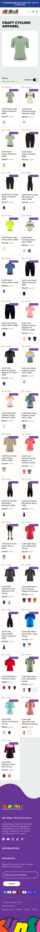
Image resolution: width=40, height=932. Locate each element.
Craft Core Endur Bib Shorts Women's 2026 (9, 503)
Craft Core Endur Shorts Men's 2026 (10, 324)
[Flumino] (4, 248)
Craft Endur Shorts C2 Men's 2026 (29, 154)
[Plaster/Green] (24, 251)
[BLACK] (15, 688)
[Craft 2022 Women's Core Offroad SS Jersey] (30, 708)
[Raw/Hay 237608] (4, 469)
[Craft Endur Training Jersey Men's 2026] (30, 226)
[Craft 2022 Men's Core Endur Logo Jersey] (30, 620)
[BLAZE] (9, 733)
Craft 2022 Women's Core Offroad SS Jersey (30, 721)
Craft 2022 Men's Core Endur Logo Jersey (29, 634)
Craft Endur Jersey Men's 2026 (10, 281)
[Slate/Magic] (4, 602)
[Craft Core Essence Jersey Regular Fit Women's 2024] (30, 444)
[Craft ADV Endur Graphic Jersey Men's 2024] (30, 401)
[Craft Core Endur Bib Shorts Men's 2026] (30, 489)
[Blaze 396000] (29, 339)
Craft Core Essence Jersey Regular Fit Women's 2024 (29, 459)
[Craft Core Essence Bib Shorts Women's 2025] (10, 620)
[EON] (4, 733)
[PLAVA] (24, 645)
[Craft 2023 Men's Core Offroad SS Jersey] (30, 532)
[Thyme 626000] (29, 471)
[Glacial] (4, 122)
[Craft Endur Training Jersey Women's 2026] (30, 97)
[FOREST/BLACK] (24, 690)
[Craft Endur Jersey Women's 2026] (10, 140)
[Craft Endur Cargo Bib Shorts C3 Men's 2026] (30, 183)
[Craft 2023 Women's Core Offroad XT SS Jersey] (10, 575)
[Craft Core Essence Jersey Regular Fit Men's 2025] (10, 356)
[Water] (4, 291)
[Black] (24, 165)
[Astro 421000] (24, 471)
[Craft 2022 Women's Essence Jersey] (10, 708)
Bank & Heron (8, 909)
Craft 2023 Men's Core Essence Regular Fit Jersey (30, 589)
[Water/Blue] (29, 251)
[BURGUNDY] (35, 690)
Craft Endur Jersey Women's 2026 (9, 154)
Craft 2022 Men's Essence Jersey (9, 677)
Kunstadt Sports (15, 902)
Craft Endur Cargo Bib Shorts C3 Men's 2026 (30, 197)
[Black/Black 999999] (24, 294)
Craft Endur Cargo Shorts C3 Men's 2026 (10, 197)
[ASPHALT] (9, 688)
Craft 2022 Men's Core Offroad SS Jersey (29, 679)
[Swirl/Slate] (9, 602)
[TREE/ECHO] (9, 775)
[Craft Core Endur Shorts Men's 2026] (10, 311)
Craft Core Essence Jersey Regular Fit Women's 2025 (29, 326)
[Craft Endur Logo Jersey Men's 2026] (10, 226)
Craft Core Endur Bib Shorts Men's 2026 (29, 503)
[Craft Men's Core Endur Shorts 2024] (10, 532)
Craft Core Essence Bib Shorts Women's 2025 (9, 634)
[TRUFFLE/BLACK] (29, 690)
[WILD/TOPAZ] (4, 775)
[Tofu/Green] (24, 122)
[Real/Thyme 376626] (24, 426)
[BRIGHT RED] (4, 688)
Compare (27, 80)
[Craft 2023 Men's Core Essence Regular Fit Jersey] (30, 575)
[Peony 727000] (24, 339)
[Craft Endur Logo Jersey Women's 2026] (10, 97)
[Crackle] (35, 600)
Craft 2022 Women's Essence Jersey (10, 721)
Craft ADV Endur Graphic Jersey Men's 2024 (29, 415)
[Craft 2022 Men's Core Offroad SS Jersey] (30, 665)
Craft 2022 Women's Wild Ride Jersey (8, 764)
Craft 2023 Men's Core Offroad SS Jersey (29, 546)
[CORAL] (24, 733)
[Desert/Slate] (29, 557)
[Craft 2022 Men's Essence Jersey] (10, 665)
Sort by (5, 78)
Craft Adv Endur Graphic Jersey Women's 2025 (9, 415)
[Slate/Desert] (24, 600)
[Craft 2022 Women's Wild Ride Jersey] (10, 750)
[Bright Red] (29, 600)
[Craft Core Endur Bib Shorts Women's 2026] (10, 489)
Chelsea (19, 909)
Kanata (35, 909)
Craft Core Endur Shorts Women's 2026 (29, 282)
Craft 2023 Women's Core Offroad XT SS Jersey (8, 590)
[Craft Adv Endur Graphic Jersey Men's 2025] (30, 356)
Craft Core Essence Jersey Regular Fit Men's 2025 (9, 371)
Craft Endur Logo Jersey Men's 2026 (10, 238)
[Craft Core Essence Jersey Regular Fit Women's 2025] (30, 311)
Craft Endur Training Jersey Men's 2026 (29, 239)
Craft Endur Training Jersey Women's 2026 (29, 111)
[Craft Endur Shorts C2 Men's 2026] (30, 140)
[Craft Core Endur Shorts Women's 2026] (30, 268)
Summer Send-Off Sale (15, 3)
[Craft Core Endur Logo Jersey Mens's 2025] (10, 444)
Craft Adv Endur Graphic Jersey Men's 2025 (29, 370)
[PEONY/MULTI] (4, 426)
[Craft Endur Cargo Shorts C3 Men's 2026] (10, 183)
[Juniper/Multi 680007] (24, 381)
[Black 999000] (4, 334)
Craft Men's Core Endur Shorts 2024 (9, 546)
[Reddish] (24, 557)
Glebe (27, 909)
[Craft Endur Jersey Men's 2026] (10, 268)
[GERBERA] (29, 733)
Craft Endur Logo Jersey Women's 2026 (9, 111)
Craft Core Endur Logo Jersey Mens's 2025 (9, 458)
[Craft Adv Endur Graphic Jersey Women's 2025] (10, 401)
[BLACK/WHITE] (29, 645)
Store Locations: (8, 906)
